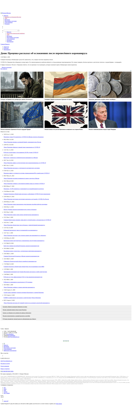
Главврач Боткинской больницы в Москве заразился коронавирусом (21, 256)
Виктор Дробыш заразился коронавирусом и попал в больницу (20, 209)
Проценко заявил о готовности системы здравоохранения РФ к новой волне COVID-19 (26, 173)
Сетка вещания (8, 22)
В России (6, 48)
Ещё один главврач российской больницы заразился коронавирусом (21, 245)
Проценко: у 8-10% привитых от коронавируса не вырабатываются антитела (24, 188)
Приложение (10, 41)
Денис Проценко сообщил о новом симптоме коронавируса (19, 287)
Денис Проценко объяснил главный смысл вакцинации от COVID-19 (22, 147)
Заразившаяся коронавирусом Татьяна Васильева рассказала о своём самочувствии (25, 271)
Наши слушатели (5, 368)
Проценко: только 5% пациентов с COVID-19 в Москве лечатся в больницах (24, 137)
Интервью (7, 19)
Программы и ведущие (11, 21)
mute (5, 390)
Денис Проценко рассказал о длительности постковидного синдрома (22, 168)
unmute (5, 391)
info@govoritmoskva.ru (13, 336)
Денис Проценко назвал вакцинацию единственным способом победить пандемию (25, 204)
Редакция (7, 23)
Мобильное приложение (10, 350)
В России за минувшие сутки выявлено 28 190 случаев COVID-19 (21, 152)
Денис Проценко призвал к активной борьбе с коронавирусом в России (22, 142)
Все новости (4, 68)
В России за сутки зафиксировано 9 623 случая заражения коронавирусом (23, 277)
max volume (7, 393)
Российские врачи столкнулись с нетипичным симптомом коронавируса (22, 251)
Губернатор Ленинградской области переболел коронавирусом (20, 261)
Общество (6, 46)
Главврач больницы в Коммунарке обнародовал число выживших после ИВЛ (24, 266)
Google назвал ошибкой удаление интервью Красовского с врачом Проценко (24, 292)
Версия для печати (7, 67)
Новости (6, 15)
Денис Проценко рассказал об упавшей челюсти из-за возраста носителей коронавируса (27, 303)
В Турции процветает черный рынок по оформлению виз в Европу (19, 319)
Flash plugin (59, 403)
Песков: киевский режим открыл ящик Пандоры (15, 309)
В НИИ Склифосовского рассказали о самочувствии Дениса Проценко (22, 297)
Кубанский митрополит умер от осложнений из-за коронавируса (20, 230)
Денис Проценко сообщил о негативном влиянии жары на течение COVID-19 (24, 183)
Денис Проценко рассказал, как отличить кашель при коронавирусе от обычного (25, 235)
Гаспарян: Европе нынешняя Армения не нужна (15, 306)
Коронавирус (7, 49)
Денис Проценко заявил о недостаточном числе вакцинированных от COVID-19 (25, 162)
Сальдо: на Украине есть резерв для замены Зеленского (17, 312)
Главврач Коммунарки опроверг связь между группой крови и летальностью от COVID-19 (27, 220)
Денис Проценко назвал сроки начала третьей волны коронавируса (21, 214)
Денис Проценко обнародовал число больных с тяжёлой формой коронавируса (24, 225)
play (5, 387)
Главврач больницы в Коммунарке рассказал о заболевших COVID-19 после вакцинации (27, 194)
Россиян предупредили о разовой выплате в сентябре (16, 316)
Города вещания (5, 366)
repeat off (6, 401)
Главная (3, 44)
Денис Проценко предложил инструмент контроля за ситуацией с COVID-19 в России (26, 199)
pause (5, 389)
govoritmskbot (10, 334)
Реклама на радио (5, 363)
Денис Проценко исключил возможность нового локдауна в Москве (21, 178)
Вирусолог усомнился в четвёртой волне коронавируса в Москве (21, 157)
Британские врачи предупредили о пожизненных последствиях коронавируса (24, 240)
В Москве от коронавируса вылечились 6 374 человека (18, 282)
